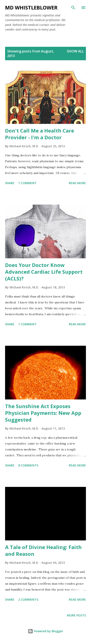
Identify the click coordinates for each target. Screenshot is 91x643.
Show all (75, 51)
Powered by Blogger (48, 631)
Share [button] (9, 183)
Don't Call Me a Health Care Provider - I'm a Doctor (39, 134)
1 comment (27, 183)
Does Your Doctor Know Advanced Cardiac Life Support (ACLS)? (44, 271)
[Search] (73, 7)
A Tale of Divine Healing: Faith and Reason (43, 550)
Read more (77, 183)
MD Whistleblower (31, 7)
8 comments (28, 465)
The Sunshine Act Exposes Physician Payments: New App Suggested (43, 413)
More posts (76, 615)
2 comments (28, 599)
